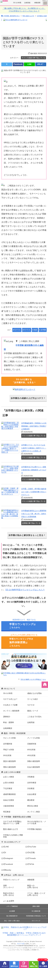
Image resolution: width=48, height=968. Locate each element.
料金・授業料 (8, 722)
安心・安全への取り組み (12, 920)
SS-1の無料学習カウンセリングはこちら (24, 590)
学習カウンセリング (11, 880)
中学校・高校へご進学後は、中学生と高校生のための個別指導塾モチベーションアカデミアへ (24, 934)
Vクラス (27, 330)
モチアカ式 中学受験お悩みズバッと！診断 (12, 822)
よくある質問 (8, 901)
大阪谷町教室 (8, 806)
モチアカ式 (20, 943)
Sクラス (17, 330)
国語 (35, 330)
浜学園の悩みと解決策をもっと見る (26, 535)
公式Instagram (7, 858)
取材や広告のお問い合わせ (8, 894)
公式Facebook (7, 864)
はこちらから (22, 626)
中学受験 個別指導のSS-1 (11, 15)
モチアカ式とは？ (10, 699)
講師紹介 (6, 717)
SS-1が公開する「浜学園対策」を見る (23, 381)
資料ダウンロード (8, 886)
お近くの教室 (8, 777)
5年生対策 (7, 755)
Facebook (18, 64)
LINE (29, 64)
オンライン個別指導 (11, 711)
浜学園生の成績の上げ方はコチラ (27, 398)
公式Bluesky (6, 870)
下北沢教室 (7, 788)
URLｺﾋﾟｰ (40, 64)
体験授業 (37, 3)
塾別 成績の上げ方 (28, 16)
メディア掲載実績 (12, 906)
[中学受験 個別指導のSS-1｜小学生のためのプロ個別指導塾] (4, 2)
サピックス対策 (9, 738)
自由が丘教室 (8, 800)
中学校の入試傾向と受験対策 (13, 836)
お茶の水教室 (8, 783)
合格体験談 (7, 728)
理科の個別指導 (9, 767)
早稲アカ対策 (8, 750)
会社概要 (12, 911)
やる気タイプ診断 (10, 705)
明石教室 (6, 812)
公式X (3, 852)
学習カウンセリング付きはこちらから (21, 642)
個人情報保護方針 (12, 916)
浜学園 (43, 330)
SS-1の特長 (17, 3)
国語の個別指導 (9, 761)
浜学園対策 (7, 744)
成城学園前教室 (9, 794)
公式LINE (5, 847)
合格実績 (27, 3)
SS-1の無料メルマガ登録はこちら (33, 679)
